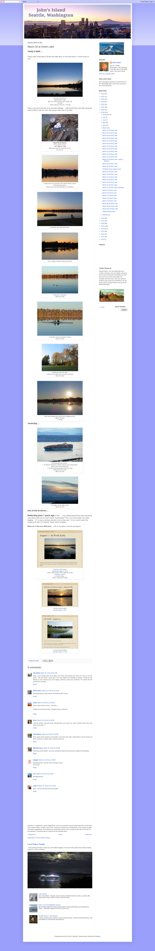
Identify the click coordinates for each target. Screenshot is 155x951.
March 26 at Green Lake (109, 143)
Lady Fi (35, 786)
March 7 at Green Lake (109, 195)
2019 (103, 112)
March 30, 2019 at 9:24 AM (49, 673)
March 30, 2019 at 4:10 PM (47, 760)
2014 (103, 229)
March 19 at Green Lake (109, 164)
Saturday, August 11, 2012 (60, 651)
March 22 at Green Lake (109, 154)
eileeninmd (36, 673)
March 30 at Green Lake (109, 133)
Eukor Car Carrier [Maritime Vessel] (49, 905)
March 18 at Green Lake (109, 166)
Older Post (88, 834)
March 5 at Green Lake (109, 201)
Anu (34, 774)
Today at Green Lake (108, 211)
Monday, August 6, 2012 (59, 610)
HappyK (35, 760)
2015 (103, 226)
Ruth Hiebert (37, 734)
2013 (103, 231)
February (106, 215)
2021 (103, 107)
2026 (103, 94)
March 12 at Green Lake (109, 182)
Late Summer (43, 894)
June (104, 120)
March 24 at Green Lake (109, 149)
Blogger (98, 936)
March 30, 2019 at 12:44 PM (45, 720)
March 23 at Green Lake (109, 151)
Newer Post (31, 834)
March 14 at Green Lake (109, 177)
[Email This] (43, 661)
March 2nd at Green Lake (110, 209)
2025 (103, 96)
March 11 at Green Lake (109, 185)
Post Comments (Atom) (43, 838)
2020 (103, 110)
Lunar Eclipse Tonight (36, 844)
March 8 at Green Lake (109, 193)
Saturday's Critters (60, 574)
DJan (34, 720)
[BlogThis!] (45, 661)
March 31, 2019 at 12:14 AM (47, 786)
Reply (35, 684)
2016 (103, 223)
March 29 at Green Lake (109, 135)
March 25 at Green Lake (109, 146)
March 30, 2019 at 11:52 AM (45, 703)
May (104, 122)
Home (60, 834)
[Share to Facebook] (50, 661)
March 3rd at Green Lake (110, 206)
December (106, 114)
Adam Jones (37, 691)
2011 (103, 236)
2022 (103, 104)
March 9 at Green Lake (109, 190)
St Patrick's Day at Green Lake (111, 169)
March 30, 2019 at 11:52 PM (44, 774)
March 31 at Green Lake (109, 130)
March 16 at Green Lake (109, 172)
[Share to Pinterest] (52, 661)
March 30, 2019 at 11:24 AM (50, 691)
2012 (103, 234)
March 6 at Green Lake (109, 198)
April (104, 125)
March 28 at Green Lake (109, 138)
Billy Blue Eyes (38, 748)
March (105, 128)
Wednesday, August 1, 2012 (60, 571)
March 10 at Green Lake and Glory (113, 187)
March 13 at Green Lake (109, 179)
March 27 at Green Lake (109, 141)
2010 (103, 239)
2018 (103, 218)
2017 (103, 221)
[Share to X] (48, 661)
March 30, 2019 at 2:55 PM (51, 748)
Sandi (35, 703)
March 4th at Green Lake (110, 203)
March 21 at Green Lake (109, 157)
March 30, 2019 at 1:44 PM (50, 734)
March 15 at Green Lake (109, 174)
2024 (103, 99)
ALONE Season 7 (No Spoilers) (48, 916)
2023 (103, 102)
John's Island (116, 62)
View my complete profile (106, 74)
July (104, 117)
